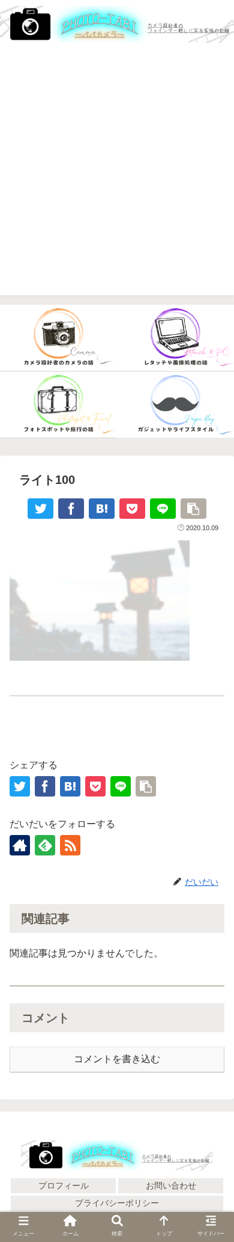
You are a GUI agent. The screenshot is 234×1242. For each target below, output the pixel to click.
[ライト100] (102, 508)
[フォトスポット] (58, 405)
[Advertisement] (117, 178)
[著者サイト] (20, 845)
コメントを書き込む (117, 1059)
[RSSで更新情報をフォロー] (70, 845)
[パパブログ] (175, 405)
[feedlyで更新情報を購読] (45, 845)
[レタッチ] (175, 338)
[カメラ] (58, 338)
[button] (210, 1211)
